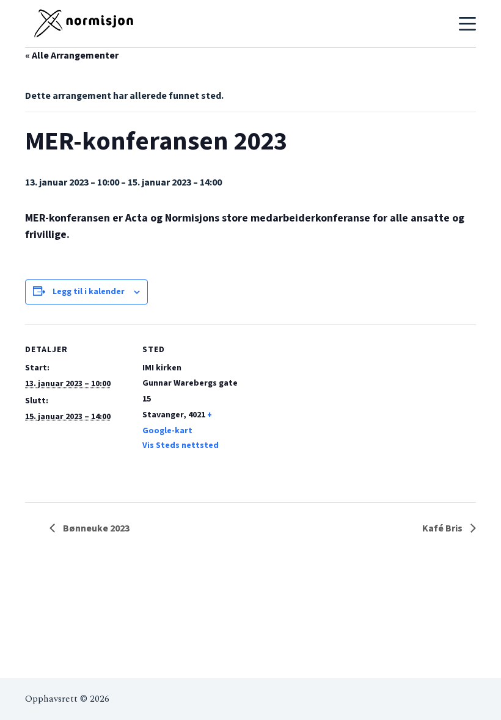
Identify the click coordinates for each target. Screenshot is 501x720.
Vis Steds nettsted (180, 445)
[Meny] (467, 23)
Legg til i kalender (89, 292)
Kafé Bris (443, 528)
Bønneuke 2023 (95, 528)
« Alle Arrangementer (72, 55)
